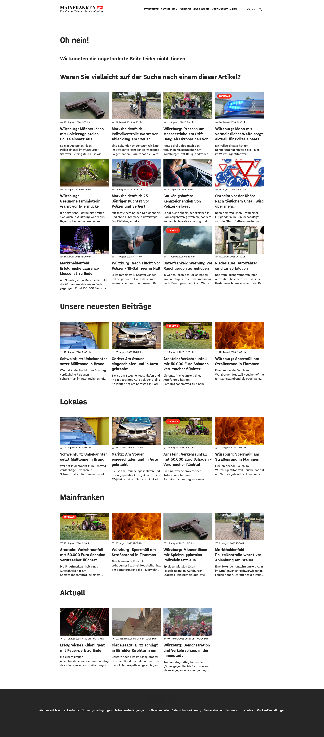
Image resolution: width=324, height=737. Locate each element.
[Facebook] (151, 698)
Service (185, 9)
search (260, 9)
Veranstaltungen (224, 9)
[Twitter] (162, 698)
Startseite (151, 9)
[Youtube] (172, 698)
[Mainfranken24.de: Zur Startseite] (82, 9)
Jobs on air (201, 9)
